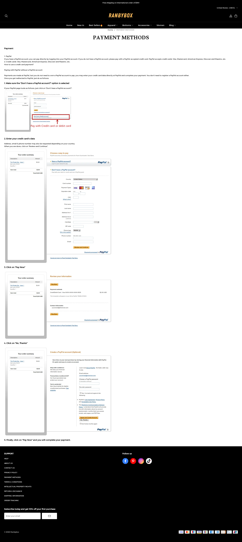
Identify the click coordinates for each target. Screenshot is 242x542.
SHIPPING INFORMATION (14, 496)
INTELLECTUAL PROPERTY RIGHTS (17, 487)
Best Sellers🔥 (96, 25)
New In (80, 25)
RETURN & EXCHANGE (13, 491)
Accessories (144, 25)
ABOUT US (8, 463)
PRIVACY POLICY (10, 473)
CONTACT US (9, 468)
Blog (171, 25)
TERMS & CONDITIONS (13, 482)
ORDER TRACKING (11, 500)
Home (69, 25)
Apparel (111, 25)
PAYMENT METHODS (12, 477)
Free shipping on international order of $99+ (121, 3)
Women (160, 25)
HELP (6, 459)
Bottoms (126, 25)
